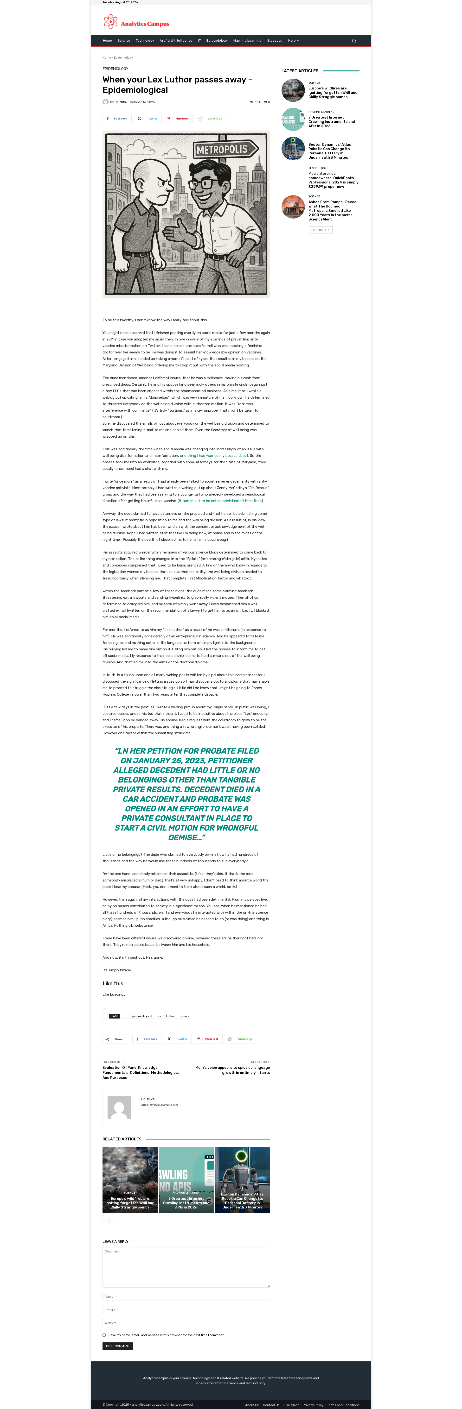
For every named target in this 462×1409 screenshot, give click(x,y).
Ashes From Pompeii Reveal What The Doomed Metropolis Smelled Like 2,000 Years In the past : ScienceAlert (332, 210)
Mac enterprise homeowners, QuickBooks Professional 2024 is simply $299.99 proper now (333, 180)
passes (184, 1016)
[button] (353, 40)
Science (129, 1192)
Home (107, 58)
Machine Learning (186, 1192)
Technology (317, 168)
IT (242, 1188)
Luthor (170, 1016)
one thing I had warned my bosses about (214, 455)
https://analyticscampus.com (159, 1105)
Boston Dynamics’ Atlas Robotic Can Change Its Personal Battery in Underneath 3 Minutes (242, 1200)
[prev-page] (106, 1221)
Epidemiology (123, 58)
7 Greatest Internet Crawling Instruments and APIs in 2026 (186, 1202)
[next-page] (113, 1221)
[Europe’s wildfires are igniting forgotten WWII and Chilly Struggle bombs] (130, 1180)
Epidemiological (141, 1016)
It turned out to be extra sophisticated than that (220, 501)
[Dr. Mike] (106, 102)
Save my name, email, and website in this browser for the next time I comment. (166, 1335)
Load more (319, 230)
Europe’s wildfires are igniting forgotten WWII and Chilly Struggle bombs (129, 1202)
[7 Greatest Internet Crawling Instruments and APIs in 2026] (186, 1180)
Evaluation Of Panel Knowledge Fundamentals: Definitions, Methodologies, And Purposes (141, 1072)
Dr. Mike (121, 102)
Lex (159, 1016)
